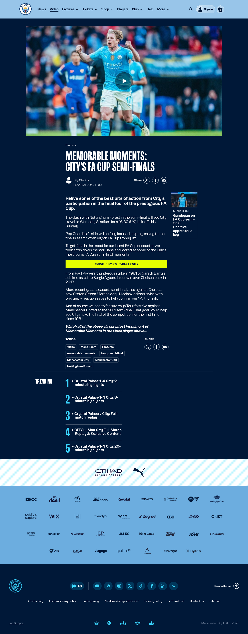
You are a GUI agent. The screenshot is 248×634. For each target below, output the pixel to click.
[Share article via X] (146, 180)
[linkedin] (162, 586)
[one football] (173, 585)
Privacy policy (153, 601)
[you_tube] (97, 585)
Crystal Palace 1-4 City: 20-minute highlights (98, 448)
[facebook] (152, 586)
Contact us (197, 601)
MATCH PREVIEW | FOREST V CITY (116, 263)
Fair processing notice (63, 601)
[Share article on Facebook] (155, 180)
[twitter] (130, 586)
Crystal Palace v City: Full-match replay (96, 415)
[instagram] (119, 586)
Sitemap (215, 601)
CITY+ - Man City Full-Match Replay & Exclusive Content (98, 432)
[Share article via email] (164, 180)
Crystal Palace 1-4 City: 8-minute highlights (96, 399)
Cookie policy (90, 601)
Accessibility (35, 601)
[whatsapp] (108, 586)
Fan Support (16, 623)
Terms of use (176, 601)
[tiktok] (141, 586)
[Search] (191, 9)
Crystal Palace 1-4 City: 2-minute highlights (96, 383)
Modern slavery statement (122, 601)
